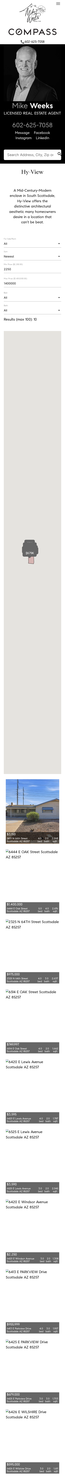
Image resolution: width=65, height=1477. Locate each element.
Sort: (6, 251)
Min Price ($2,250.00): (13, 264)
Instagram (24, 138)
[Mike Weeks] (32, 24)
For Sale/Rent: (10, 239)
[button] (30, 553)
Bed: (5, 292)
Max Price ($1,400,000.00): (15, 278)
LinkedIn (42, 138)
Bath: (6, 305)
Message (22, 133)
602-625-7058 (32, 42)
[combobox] (32, 244)
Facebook (42, 133)
